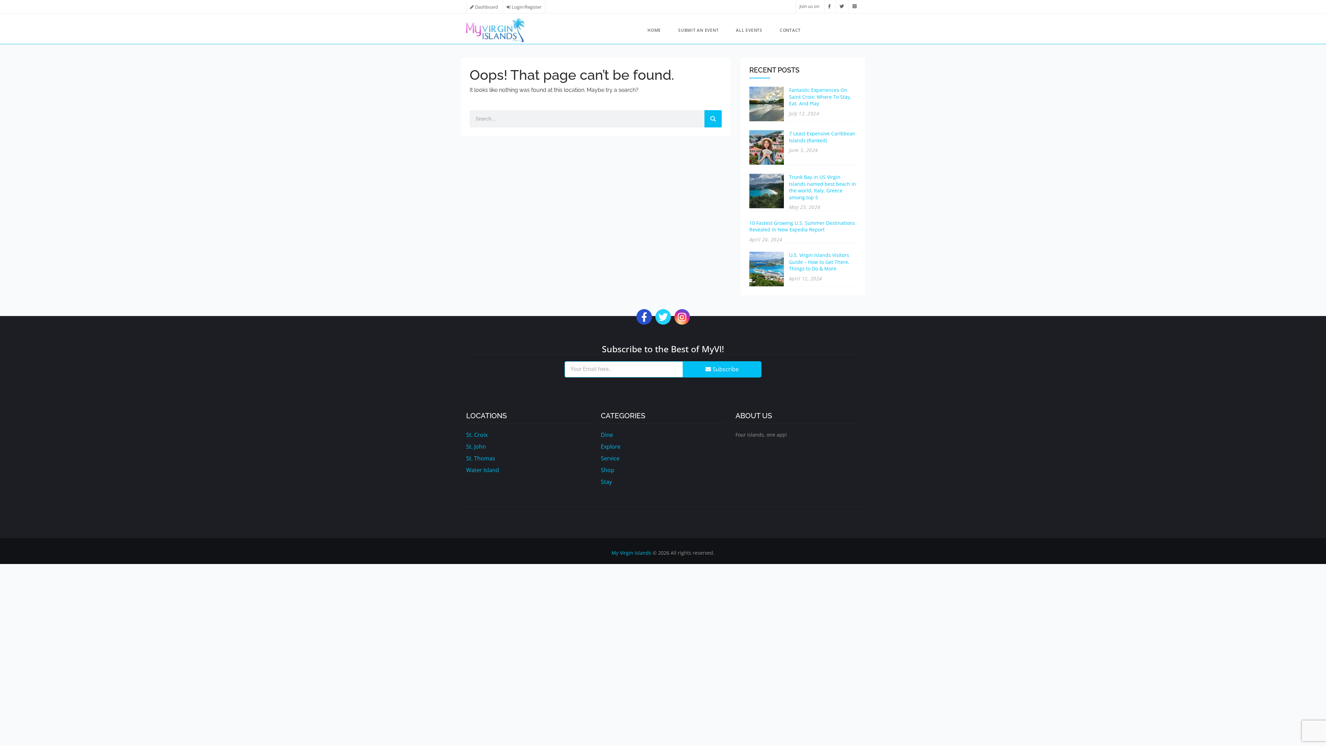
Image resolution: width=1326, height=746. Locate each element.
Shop (607, 470)
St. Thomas (480, 458)
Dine (607, 435)
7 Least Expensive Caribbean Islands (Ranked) (822, 137)
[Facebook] (829, 6)
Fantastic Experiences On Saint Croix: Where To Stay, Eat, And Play (820, 97)
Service (610, 458)
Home (654, 30)
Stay (606, 482)
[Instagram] (854, 6)
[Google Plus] (682, 318)
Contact (790, 30)
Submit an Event (698, 30)
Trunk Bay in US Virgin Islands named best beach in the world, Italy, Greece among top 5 (822, 187)
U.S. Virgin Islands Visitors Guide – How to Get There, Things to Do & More (819, 262)
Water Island (482, 470)
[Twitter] (841, 6)
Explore (611, 446)
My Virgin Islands (631, 552)
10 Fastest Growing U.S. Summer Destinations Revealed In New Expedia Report (802, 226)
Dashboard (486, 7)
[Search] (713, 118)
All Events (749, 30)
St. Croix (477, 435)
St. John (476, 446)
